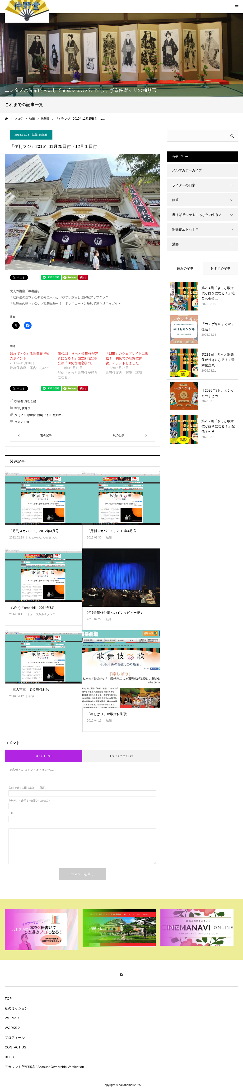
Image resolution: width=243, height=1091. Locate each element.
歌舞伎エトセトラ (185, 229)
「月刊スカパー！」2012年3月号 (34, 531)
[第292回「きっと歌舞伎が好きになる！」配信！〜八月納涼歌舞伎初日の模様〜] (184, 429)
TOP (8, 998)
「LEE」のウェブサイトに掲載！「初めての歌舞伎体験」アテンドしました (127, 358)
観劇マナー (60, 415)
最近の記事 (185, 268)
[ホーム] (6, 118)
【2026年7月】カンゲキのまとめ (217, 393)
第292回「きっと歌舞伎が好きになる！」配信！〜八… (218, 426)
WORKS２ (12, 1028)
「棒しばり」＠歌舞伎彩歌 (107, 714)
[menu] (236, 6)
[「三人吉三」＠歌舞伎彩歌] (43, 657)
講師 (175, 244)
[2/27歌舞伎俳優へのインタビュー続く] (121, 577)
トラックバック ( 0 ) (121, 755)
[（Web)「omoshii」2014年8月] (43, 575)
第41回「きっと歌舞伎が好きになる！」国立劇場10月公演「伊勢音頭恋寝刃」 (78, 358)
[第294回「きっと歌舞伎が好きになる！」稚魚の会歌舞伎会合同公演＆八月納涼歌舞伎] (184, 296)
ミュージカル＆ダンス (42, 537)
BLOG (9, 1057)
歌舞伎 (43, 134)
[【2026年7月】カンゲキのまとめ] (184, 396)
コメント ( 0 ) (43, 755)
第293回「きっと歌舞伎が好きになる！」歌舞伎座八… (218, 360)
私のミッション (16, 1008)
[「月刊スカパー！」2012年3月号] (43, 498)
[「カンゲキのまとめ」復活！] (184, 329)
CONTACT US (15, 1047)
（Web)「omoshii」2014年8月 (32, 608)
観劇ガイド (44, 415)
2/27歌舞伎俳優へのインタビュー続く (115, 613)
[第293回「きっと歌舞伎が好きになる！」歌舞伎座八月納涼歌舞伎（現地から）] (184, 363)
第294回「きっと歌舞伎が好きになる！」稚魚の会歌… (218, 293)
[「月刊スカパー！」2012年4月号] (121, 498)
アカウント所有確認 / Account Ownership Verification (44, 1067)
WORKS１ (12, 1018)
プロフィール (15, 1037)
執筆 (35, 134)
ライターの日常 (183, 185)
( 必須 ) (27, 787)
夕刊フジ (20, 415)
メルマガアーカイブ (187, 170)
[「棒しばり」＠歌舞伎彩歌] (121, 669)
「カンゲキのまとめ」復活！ (218, 326)
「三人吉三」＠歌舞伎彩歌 (29, 689)
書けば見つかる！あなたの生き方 (197, 215)
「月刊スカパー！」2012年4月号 (111, 531)
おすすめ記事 (220, 268)
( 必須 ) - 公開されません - (29, 800)
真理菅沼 (30, 401)
